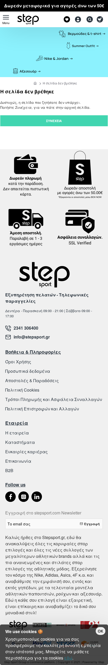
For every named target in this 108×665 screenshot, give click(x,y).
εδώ (68, 658)
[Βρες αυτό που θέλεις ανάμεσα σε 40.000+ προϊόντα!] (88, 19)
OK (100, 631)
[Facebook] (10, 496)
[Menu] (6, 19)
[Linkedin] (36, 496)
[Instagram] (23, 496)
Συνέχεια (54, 120)
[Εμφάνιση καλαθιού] (101, 19)
